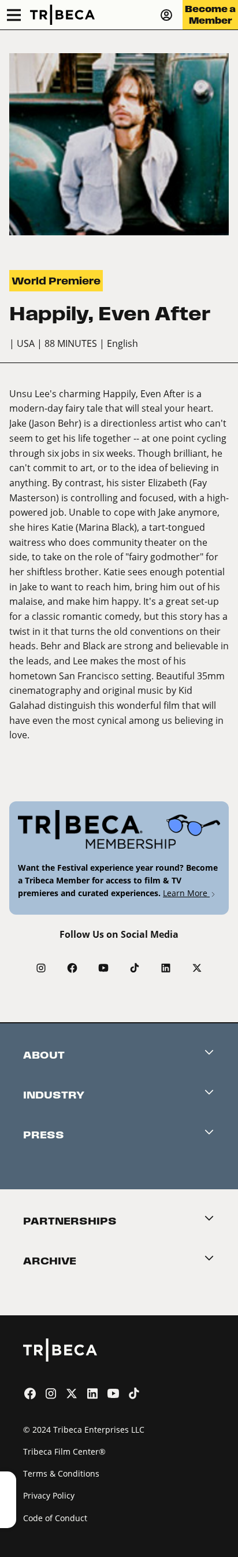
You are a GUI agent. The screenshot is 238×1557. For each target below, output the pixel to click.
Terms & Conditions (61, 1473)
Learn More (186, 892)
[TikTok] (134, 967)
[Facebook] (72, 967)
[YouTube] (103, 967)
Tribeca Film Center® (64, 1451)
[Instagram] (41, 967)
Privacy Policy (49, 1495)
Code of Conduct (55, 1517)
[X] (197, 967)
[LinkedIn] (165, 967)
